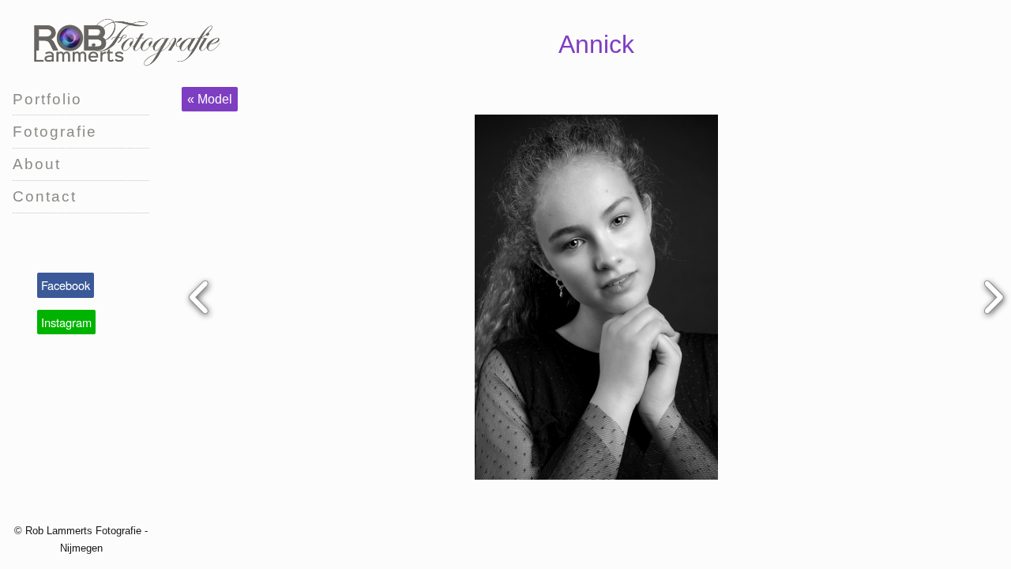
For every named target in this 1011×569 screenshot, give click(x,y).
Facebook (65, 285)
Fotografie (55, 131)
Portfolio (47, 99)
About (37, 164)
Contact (45, 196)
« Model (209, 99)
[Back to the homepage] (125, 40)
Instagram (66, 322)
